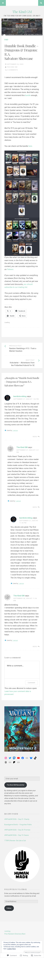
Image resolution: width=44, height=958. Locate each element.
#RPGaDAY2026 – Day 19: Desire (16, 835)
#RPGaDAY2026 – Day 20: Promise (17, 830)
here (30, 146)
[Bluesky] (31, 758)
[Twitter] (10, 758)
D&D (6, 40)
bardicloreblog (19, 396)
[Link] (26, 758)
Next (23, 934)
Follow (9, 908)
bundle (28, 95)
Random (11, 934)
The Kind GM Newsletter (15, 785)
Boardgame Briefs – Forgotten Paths (18, 825)
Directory (18, 934)
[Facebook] (22, 758)
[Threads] (5, 762)
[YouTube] (18, 758)
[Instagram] (5, 758)
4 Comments (12, 70)
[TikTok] (35, 758)
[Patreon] (14, 762)
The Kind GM (22, 11)
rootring (7, 931)
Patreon (10, 269)
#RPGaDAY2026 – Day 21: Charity (16, 819)
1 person (15, 430)
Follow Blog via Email (15, 889)
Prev (6, 934)
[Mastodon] (14, 758)
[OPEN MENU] (3, 3)
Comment (31, 683)
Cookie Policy (11, 949)
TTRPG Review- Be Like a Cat (15, 840)
